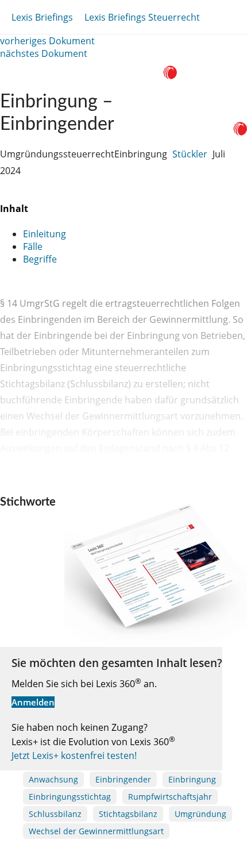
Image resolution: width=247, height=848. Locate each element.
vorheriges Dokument (47, 40)
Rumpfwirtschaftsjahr (170, 796)
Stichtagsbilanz (128, 813)
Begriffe (40, 259)
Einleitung (44, 234)
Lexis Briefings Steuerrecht (142, 17)
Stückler (189, 154)
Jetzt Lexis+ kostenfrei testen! (74, 755)
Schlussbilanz (55, 813)
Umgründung (200, 813)
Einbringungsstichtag (70, 796)
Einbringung (192, 779)
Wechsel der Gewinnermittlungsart (96, 831)
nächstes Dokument (43, 53)
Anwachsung (53, 779)
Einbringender (123, 779)
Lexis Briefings (42, 17)
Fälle (33, 246)
